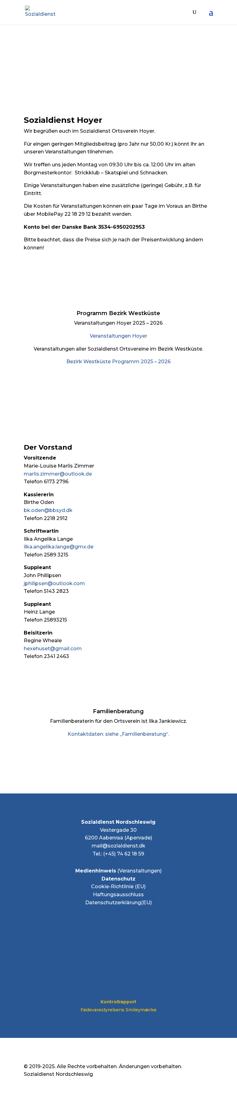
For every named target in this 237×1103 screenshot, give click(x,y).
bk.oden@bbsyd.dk (48, 510)
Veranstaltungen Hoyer (118, 336)
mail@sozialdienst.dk (118, 846)
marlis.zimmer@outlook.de (58, 474)
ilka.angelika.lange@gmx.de (59, 547)
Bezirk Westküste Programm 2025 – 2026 (118, 361)
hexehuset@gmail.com (53, 648)
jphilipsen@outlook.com (54, 583)
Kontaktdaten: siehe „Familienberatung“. (118, 734)
